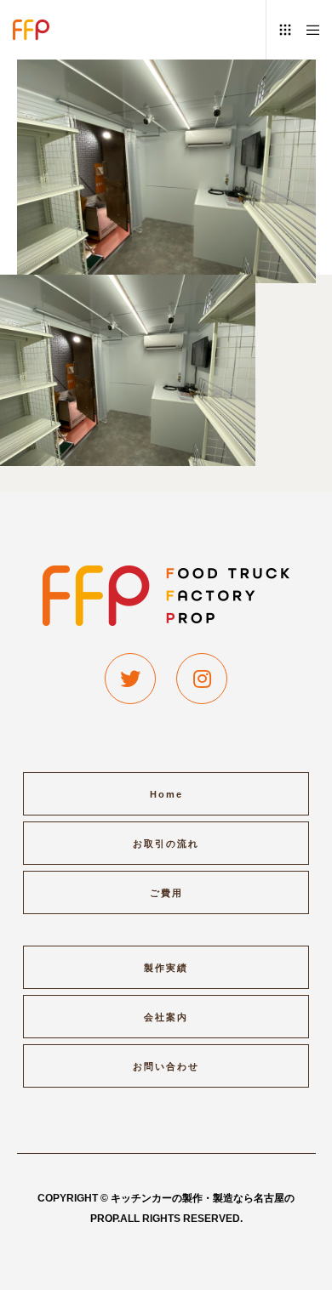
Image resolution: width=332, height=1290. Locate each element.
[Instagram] (201, 678)
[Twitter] (130, 678)
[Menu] (308, 30)
